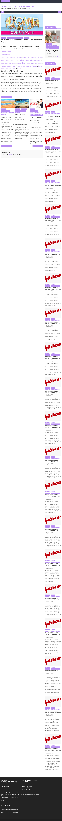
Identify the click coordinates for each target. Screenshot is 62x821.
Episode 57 (3, 68)
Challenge (29, 11)
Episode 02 (8, 57)
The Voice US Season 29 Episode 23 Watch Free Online (23, 1)
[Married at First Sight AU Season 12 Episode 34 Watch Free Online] (36, 103)
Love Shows (26, 37)
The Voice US (47, 78)
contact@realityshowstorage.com (32, 794)
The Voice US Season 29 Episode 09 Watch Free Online (53, 671)
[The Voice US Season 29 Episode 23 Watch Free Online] (53, 174)
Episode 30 (29, 62)
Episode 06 (29, 57)
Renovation (41, 11)
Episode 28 (19, 62)
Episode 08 (40, 57)
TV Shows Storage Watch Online (18, 6)
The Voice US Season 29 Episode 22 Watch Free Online (53, 219)
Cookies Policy (50, 819)
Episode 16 (38, 59)
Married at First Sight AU (34, 112)
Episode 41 (3, 65)
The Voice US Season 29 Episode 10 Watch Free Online (52, 633)
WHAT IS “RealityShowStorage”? (29, 819)
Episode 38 (29, 63)
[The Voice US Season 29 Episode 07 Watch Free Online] (53, 739)
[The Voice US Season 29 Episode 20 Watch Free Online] (53, 278)
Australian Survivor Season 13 (52, 45)
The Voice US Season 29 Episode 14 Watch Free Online (52, 495)
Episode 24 (39, 60)
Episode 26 (8, 62)
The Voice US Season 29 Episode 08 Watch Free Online (53, 711)
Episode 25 (3, 62)
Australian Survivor (50, 44)
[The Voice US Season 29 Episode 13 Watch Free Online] (53, 520)
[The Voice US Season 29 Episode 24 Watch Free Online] (53, 140)
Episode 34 (8, 63)
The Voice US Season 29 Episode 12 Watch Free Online (52, 564)
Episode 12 (18, 59)
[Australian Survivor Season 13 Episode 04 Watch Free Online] (53, 37)
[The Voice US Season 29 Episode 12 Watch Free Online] (53, 554)
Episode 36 (19, 63)
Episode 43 (14, 65)
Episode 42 (8, 65)
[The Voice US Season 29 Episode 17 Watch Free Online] (53, 382)
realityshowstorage (14, 44)
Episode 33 (3, 63)
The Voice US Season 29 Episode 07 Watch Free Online (53, 749)
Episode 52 (19, 66)
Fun (35, 11)
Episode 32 (39, 62)
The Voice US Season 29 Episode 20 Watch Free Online (53, 288)
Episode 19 (13, 60)
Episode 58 (8, 68)
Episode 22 (28, 60)
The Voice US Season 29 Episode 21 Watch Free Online (52, 253)
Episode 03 (13, 57)
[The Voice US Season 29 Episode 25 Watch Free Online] (53, 105)
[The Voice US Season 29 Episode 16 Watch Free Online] (53, 416)
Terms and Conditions (41, 819)
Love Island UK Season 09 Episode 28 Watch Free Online (38, 146)
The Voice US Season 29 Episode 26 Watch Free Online (53, 81)
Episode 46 (29, 65)
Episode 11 (13, 59)
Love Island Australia (5, 110)
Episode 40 (40, 63)
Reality (17, 11)
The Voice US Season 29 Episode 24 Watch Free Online (53, 150)
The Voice (53, 77)
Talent (11, 11)
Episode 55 (35, 66)
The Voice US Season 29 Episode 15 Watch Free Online (52, 461)
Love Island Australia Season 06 (8, 112)
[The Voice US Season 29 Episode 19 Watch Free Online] (53, 313)
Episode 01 (3, 57)
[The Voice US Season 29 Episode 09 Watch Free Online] (53, 661)
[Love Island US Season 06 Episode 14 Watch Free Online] (22, 103)
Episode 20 (18, 60)
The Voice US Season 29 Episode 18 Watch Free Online (52, 357)
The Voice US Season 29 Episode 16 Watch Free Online (52, 426)
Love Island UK (9, 37)
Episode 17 (3, 60)
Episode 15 (33, 59)
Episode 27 (14, 62)
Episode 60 (19, 68)
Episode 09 (3, 59)
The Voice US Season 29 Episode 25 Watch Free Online (53, 115)
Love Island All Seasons (6, 51)
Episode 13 (23, 59)
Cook (6, 11)
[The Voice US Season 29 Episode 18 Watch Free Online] (53, 347)
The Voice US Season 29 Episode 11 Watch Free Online (52, 599)
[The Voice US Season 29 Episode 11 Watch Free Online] (53, 589)
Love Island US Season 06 (20, 110)
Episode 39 (34, 63)
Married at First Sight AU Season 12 (36, 115)
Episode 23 (33, 60)
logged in (10, 154)
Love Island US (24, 109)
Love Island (4, 37)
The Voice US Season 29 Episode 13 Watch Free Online (52, 530)
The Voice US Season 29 (55, 78)
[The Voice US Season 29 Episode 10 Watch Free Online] (53, 623)
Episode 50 (9, 66)
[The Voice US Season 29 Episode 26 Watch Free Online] (53, 71)
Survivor (48, 47)
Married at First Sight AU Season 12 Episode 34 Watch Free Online (36, 119)
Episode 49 (4, 66)
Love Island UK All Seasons (6, 53)
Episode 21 (23, 60)
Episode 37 (24, 63)
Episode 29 (24, 62)
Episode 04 (19, 57)
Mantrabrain (20, 819)
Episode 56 (40, 66)
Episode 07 (34, 57)
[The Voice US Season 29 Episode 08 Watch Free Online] (53, 701)
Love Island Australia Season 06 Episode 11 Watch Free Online (6, 117)
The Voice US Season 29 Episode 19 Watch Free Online (52, 322)
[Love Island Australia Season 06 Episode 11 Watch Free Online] (8, 103)
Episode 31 (34, 62)
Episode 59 (14, 68)
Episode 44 (19, 65)
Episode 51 (14, 66)
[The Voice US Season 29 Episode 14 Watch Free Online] (53, 485)
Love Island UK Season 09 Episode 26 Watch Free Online (7, 146)
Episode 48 (40, 65)
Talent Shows (47, 77)
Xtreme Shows (53, 47)
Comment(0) (22, 44)
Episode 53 (24, 66)
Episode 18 (8, 60)
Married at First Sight (33, 110)
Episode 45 (24, 65)
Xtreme (48, 11)
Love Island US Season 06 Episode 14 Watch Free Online (21, 116)
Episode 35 (14, 63)
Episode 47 (35, 65)
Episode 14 (28, 59)
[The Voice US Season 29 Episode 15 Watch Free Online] (53, 451)
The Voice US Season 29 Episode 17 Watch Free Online (52, 391)
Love (23, 11)
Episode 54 (29, 66)
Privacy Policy (57, 819)
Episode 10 (8, 59)
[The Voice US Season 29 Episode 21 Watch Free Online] (53, 243)
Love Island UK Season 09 (18, 37)
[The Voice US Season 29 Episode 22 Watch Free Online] (53, 209)
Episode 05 (24, 57)
